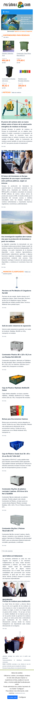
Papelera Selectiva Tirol (7, 54)
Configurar (22, 697)
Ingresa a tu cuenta (20, 31)
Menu (7, 12)
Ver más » (6, 37)
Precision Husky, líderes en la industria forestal (14, 668)
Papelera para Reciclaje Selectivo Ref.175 (23, 80)
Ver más (3, 146)
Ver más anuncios (8, 551)
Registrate (29, 31)
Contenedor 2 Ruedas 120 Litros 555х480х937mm (8, 80)
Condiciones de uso (20, 693)
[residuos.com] (17, 4)
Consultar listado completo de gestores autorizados (17, 581)
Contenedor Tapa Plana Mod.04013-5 (24, 54)
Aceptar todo (12, 697)
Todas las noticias (16, 92)
